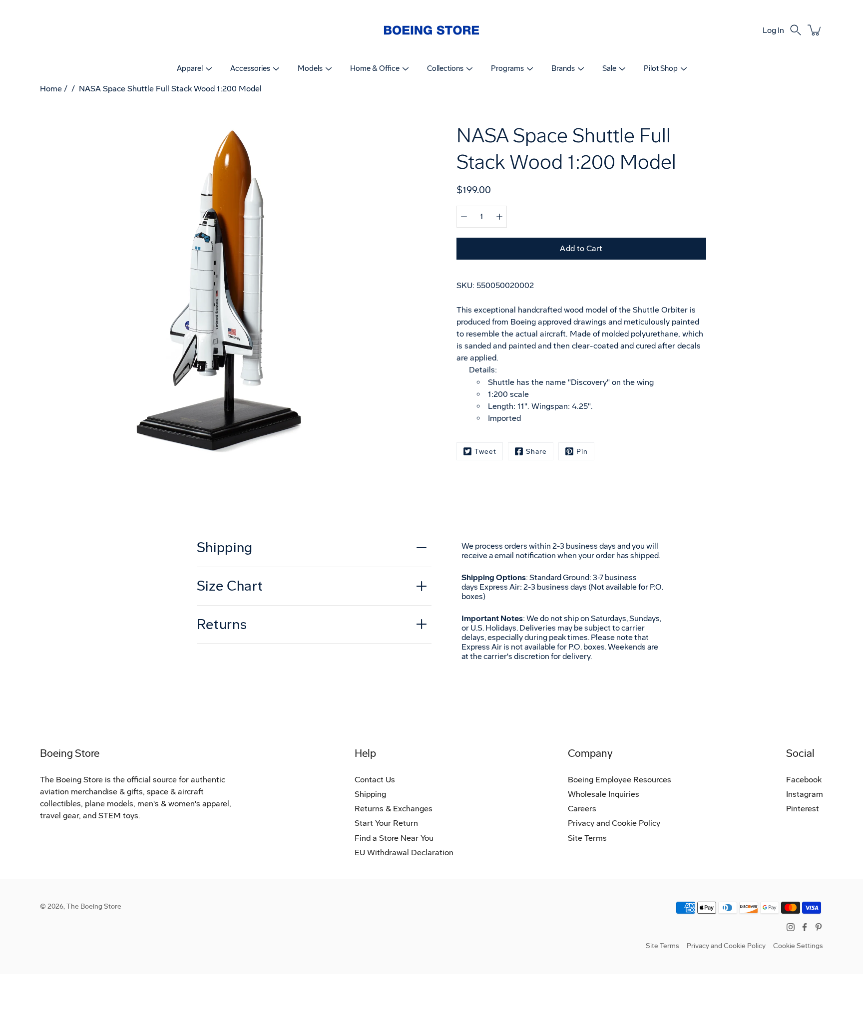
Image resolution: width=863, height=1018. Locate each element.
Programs (507, 68)
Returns (222, 624)
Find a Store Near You (394, 838)
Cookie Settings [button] (798, 946)
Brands (563, 68)
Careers (582, 808)
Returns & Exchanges (393, 808)
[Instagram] (790, 927)
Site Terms (587, 838)
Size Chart (230, 586)
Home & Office (375, 68)
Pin (582, 451)
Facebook (804, 779)
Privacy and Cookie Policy (614, 823)
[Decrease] (463, 217)
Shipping (225, 547)
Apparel (190, 68)
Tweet (485, 451)
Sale (609, 68)
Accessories (250, 68)
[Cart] (815, 30)
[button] (795, 29)
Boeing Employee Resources (619, 779)
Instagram (804, 794)
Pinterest (802, 808)
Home (51, 88)
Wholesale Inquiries (603, 794)
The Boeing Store (93, 906)
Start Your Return (386, 823)
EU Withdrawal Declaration (404, 852)
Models (310, 68)
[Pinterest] (818, 927)
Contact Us (375, 779)
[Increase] (499, 217)
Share (536, 451)
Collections (445, 68)
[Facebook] (804, 927)
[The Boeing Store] (431, 30)
